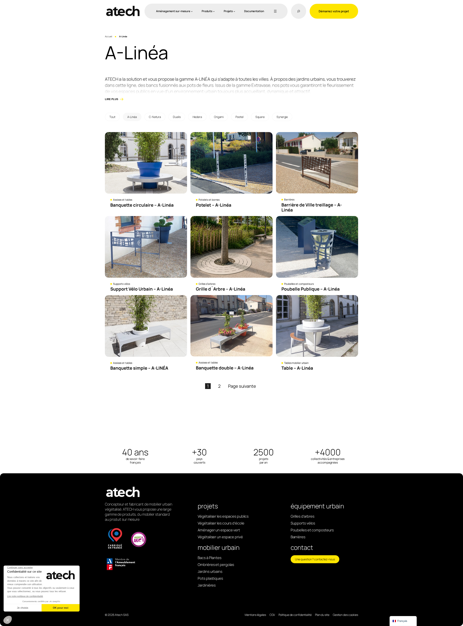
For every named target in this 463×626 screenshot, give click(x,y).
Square (260, 117)
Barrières (289, 199)
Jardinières (207, 585)
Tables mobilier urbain (296, 363)
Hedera (197, 117)
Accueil (108, 36)
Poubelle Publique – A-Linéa (310, 289)
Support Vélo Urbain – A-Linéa (141, 289)
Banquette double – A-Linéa (225, 368)
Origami (219, 117)
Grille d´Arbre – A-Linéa (220, 289)
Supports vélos (121, 283)
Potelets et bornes (209, 199)
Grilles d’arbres (207, 283)
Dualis (176, 117)
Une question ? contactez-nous (315, 559)
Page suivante (242, 386)
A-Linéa (132, 117)
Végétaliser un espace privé (220, 536)
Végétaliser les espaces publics (223, 516)
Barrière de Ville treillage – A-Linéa (311, 207)
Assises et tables (122, 199)
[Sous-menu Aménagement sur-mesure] (192, 11)
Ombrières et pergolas (216, 564)
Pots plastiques (210, 578)
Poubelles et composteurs (299, 283)
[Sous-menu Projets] (234, 11)
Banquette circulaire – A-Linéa (142, 205)
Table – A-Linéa (297, 368)
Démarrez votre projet (334, 11)
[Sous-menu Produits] (214, 11)
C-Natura (155, 117)
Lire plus (111, 99)
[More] (274, 11)
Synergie (282, 117)
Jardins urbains (210, 571)
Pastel (239, 117)
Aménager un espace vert (219, 530)
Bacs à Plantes (209, 557)
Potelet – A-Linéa (213, 205)
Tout (112, 117)
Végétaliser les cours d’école (221, 523)
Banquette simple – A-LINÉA (139, 368)
